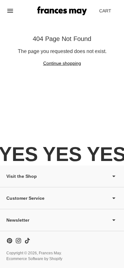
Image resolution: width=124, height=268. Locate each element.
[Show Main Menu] (10, 11)
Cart (108, 12)
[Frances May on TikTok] (27, 241)
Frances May (50, 253)
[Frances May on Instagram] (18, 241)
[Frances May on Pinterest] (9, 241)
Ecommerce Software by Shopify (34, 259)
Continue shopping (62, 63)
